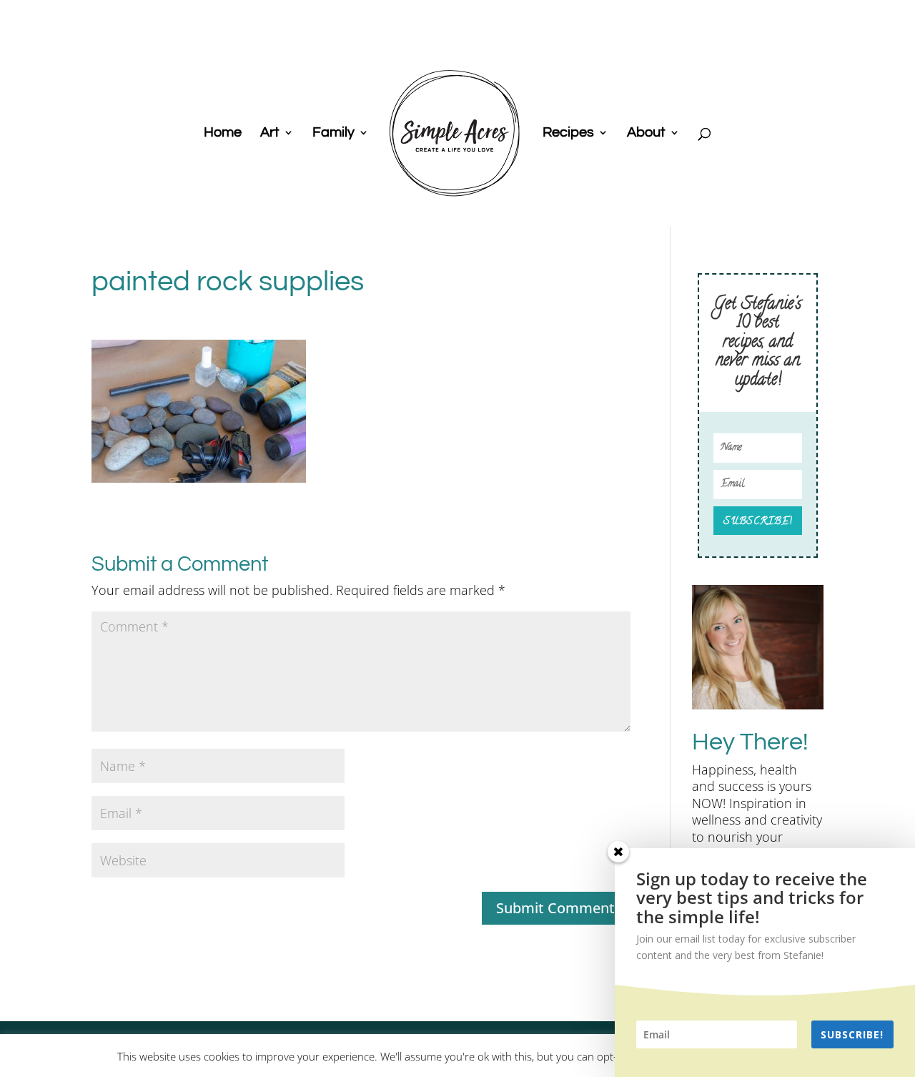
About (646, 133)
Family (333, 133)
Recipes (568, 133)
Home (223, 133)
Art (270, 133)
